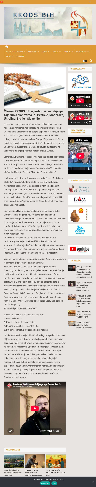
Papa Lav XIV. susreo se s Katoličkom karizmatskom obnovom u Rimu (84, 286)
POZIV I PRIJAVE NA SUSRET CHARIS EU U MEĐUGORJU (83, 314)
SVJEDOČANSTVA (82, 52)
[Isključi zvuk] (87, 105)
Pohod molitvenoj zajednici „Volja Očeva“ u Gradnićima (84, 325)
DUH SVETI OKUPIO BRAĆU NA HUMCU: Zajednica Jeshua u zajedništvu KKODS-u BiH (83, 301)
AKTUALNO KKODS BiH (14, 52)
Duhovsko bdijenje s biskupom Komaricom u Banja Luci (12, 472)
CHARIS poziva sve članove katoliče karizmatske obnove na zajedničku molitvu (33, 474)
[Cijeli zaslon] (90, 105)
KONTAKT (20, 56)
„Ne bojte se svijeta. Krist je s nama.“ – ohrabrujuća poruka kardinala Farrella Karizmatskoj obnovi (84, 272)
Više (54, 483)
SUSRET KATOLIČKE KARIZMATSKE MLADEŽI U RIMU (55, 472)
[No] (93, 482)
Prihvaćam (45, 483)
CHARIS (55, 52)
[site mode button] (85, 61)
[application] (80, 101)
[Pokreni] (71, 105)
